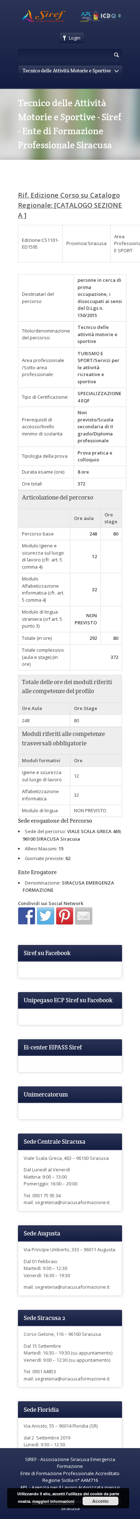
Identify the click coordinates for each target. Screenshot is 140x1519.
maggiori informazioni (53, 1501)
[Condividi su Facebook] (26, 915)
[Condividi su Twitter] (45, 915)
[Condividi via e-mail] (83, 915)
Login (74, 38)
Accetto (100, 1501)
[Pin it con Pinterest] (64, 915)
